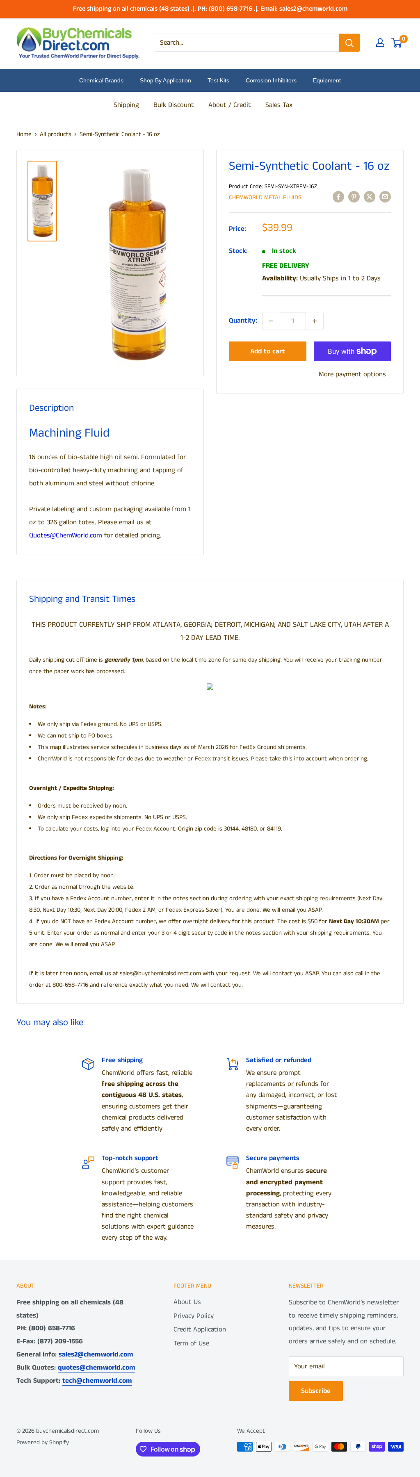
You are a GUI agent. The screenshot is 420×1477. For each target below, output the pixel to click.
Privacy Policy (193, 1316)
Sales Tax (278, 105)
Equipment (327, 80)
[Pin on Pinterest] (354, 197)
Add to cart (267, 351)
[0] (397, 43)
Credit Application (199, 1329)
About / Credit (229, 105)
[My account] (380, 42)
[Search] (349, 43)
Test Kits (218, 80)
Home (24, 134)
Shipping (126, 105)
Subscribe (316, 1391)
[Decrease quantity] (271, 321)
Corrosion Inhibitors (271, 80)
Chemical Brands (101, 80)
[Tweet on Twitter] (369, 197)
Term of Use (191, 1343)
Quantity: (243, 320)
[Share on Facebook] (338, 197)
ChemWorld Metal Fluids (265, 197)
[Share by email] (385, 197)
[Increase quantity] (314, 321)
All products (55, 134)
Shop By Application (165, 80)
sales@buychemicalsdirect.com (160, 973)
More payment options (352, 374)
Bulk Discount (173, 105)
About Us (187, 1302)
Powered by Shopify (42, 1442)
